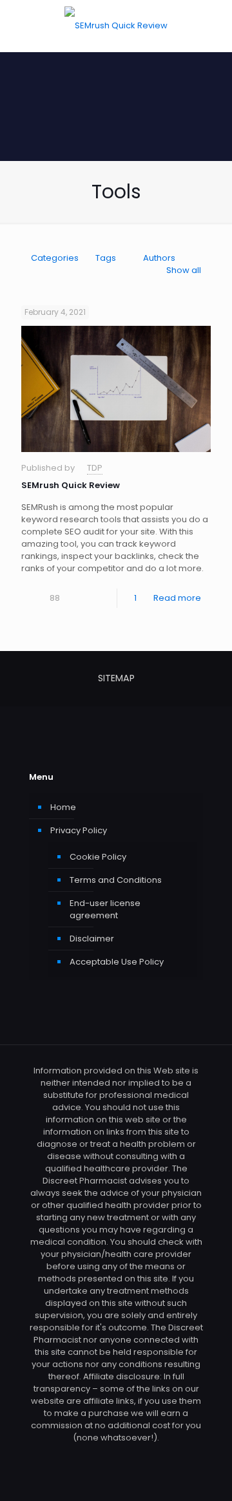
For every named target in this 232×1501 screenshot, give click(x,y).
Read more (177, 598)
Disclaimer (92, 938)
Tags (105, 258)
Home (63, 807)
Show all (183, 270)
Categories (55, 258)
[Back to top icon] (205, 1474)
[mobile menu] (215, 26)
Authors (159, 258)
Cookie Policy (98, 857)
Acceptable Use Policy (117, 962)
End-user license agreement (105, 909)
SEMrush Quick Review (70, 485)
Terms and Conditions (116, 880)
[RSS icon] (116, 1455)
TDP (94, 468)
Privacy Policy (78, 830)
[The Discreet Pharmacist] (116, 25)
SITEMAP (116, 678)
